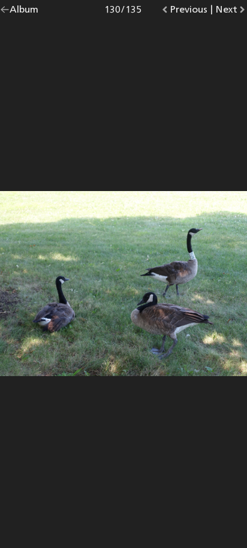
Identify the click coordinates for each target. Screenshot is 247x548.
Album (24, 12)
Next (231, 12)
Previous (188, 12)
